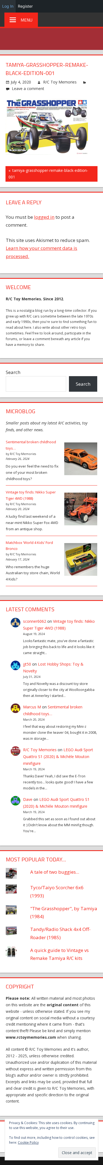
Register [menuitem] (25, 6)
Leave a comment (28, 88)
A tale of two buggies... (54, 872)
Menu (26, 20)
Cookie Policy (28, 1142)
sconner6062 (34, 621)
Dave (27, 799)
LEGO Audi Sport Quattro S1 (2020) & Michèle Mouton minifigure (58, 756)
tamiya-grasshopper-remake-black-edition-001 (48, 173)
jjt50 (27, 664)
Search (13, 372)
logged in (44, 217)
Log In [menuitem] (7, 6)
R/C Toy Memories (60, 82)
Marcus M (32, 706)
